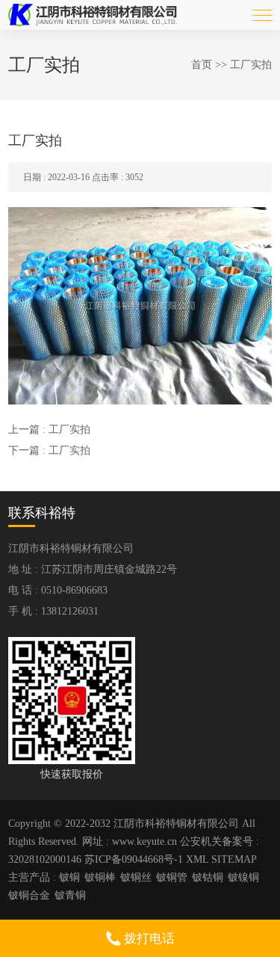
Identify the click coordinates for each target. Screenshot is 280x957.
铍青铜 (70, 895)
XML (197, 859)
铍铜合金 (29, 895)
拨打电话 (148, 939)
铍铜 (69, 877)
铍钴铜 (207, 877)
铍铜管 (171, 877)
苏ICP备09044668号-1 (133, 859)
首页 (201, 64)
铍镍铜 (243, 877)
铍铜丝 (136, 877)
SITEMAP (234, 859)
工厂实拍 (251, 64)
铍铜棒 (100, 877)
